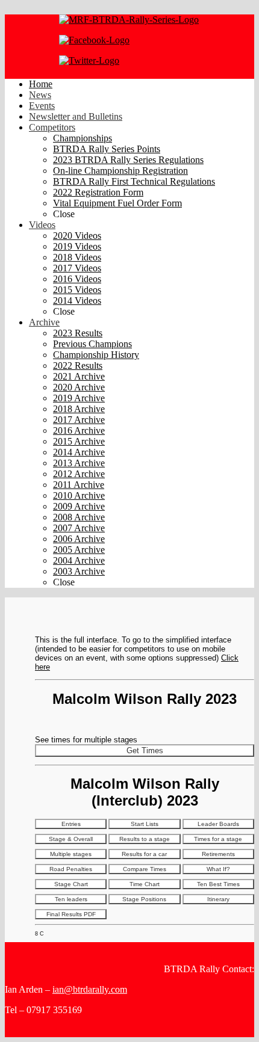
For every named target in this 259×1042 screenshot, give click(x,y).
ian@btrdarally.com (89, 989)
